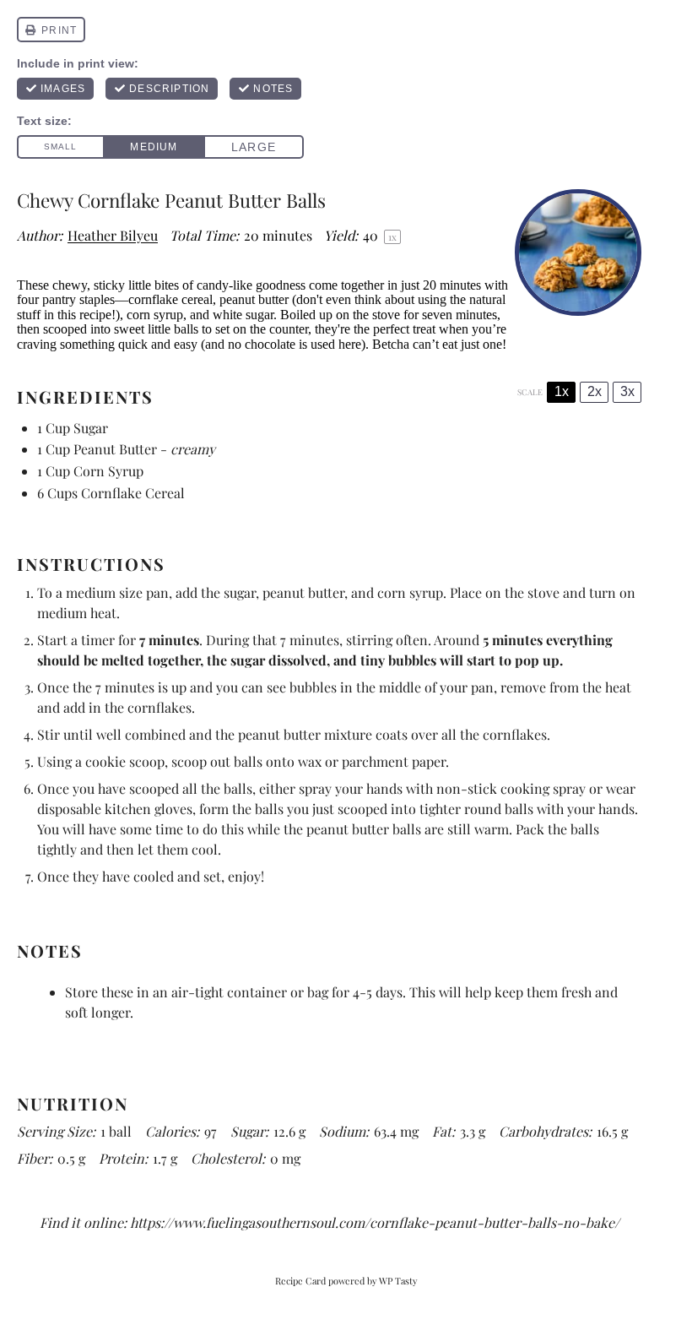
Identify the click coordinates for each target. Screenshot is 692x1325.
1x (561, 391)
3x (627, 391)
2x (594, 391)
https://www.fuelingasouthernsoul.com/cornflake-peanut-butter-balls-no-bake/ (374, 1222)
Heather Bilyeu (113, 235)
